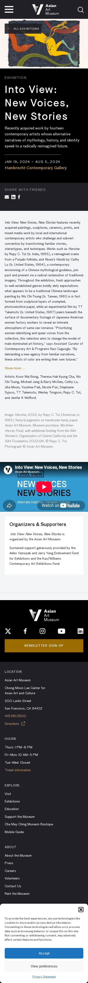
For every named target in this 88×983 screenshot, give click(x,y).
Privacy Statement (44, 976)
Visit (8, 794)
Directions (12, 724)
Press (9, 863)
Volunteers (12, 878)
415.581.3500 (15, 716)
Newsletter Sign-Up (43, 645)
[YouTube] (61, 631)
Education (12, 809)
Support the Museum (20, 816)
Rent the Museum (17, 893)
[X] (8, 631)
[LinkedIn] (80, 631)
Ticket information (18, 770)
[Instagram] (42, 631)
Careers (10, 871)
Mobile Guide (14, 832)
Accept (44, 953)
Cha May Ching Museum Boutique (29, 824)
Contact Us (13, 886)
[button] (81, 909)
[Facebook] (25, 631)
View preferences (44, 966)
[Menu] (9, 9)
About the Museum (18, 855)
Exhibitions (12, 801)
